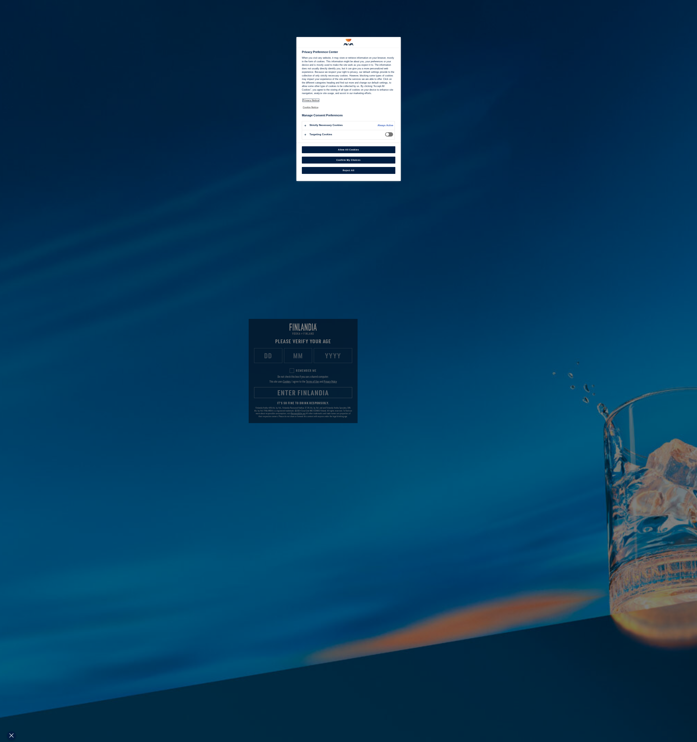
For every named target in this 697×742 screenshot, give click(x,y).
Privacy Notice (311, 100)
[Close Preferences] (11, 735)
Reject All (348, 170)
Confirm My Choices (348, 160)
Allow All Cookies (348, 149)
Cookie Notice (310, 107)
